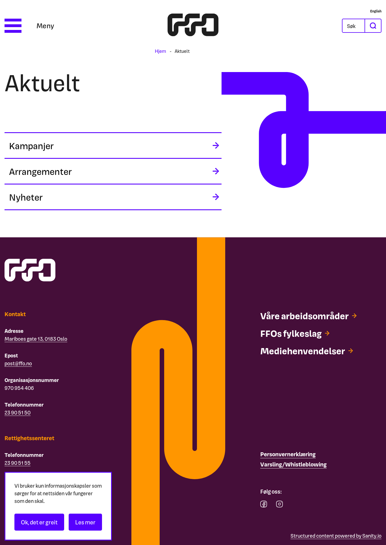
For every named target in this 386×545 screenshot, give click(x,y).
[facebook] (263, 505)
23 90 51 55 (18, 462)
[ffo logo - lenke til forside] (193, 26)
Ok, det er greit (39, 522)
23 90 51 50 (18, 412)
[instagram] (279, 505)
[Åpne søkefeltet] (353, 25)
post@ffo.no (18, 363)
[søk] (373, 25)
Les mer (85, 522)
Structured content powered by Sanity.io (335, 535)
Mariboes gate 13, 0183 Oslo (36, 338)
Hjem (160, 51)
